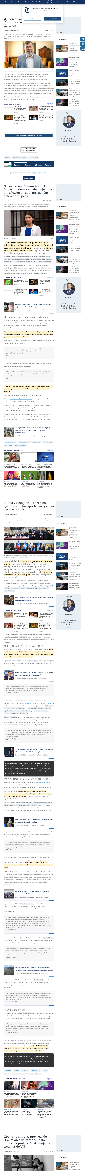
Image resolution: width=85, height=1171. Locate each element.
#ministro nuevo (34, 157)
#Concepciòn (16, 1074)
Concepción (12, 577)
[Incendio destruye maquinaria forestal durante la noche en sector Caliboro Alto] (62, 102)
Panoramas (60, 2)
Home (7, 2)
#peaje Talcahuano (47, 442)
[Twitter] (29, 165)
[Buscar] (76, 1)
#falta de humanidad (20, 445)
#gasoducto (25, 1074)
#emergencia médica (10, 442)
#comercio (8, 1070)
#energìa (7, 1074)
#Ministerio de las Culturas (19, 157)
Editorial (35, 2)
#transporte (25, 1070)
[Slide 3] (70, 144)
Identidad (42, 2)
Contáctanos (28, 178)
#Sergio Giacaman (35, 1070)
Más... (68, 2)
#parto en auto (36, 442)
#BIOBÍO (45, 1070)
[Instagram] (39, 165)
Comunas (14, 2)
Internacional (21, 2)
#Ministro (7, 157)
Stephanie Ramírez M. (13, 200)
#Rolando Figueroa (35, 1074)
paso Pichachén (43, 782)
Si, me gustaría (52, 18)
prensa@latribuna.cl (40, 173)
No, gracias (33, 18)
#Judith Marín (8, 445)
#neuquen (16, 1070)
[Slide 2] (68, 144)
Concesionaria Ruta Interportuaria (21, 399)
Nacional (28, 2)
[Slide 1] (67, 144)
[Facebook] (19, 165)
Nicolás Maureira (12, 514)
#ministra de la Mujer (24, 442)
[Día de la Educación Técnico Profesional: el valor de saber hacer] (69, 121)
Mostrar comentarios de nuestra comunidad (29, 135)
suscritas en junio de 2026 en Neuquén (39, 703)
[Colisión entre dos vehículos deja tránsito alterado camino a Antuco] (62, 72)
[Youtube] (49, 165)
